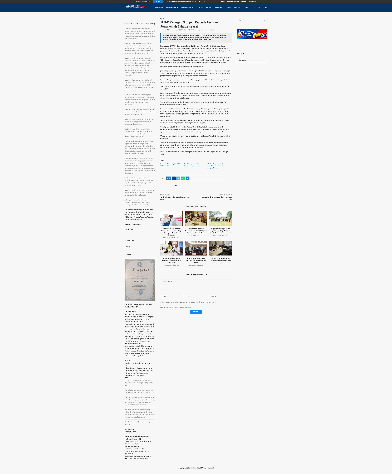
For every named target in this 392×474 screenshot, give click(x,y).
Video (246, 7)
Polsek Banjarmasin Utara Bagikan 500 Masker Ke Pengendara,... (186, 1)
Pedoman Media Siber (233, 1)
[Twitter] (202, 1)
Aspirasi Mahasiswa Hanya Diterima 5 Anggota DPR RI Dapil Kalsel (195, 260)
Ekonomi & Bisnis (187, 7)
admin (169, 30)
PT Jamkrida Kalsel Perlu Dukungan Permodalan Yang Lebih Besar (171, 260)
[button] (165, 1)
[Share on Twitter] (178, 178)
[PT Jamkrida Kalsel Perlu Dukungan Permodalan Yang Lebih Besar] (171, 248)
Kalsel (200, 7)
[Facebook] (199, 1)
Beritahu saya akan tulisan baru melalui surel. (175, 308)
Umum (227, 7)
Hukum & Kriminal (172, 7)
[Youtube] (204, 1)
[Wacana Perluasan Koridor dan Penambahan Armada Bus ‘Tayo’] (220, 248)
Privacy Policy (252, 1)
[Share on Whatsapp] (183, 178)
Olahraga (218, 7)
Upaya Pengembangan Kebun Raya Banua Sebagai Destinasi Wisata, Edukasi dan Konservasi (220, 231)
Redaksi (222, 1)
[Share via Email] (187, 178)
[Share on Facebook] (174, 178)
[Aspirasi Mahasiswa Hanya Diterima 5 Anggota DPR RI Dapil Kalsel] (196, 248)
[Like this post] (169, 178)
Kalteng (209, 7)
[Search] (263, 7)
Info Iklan (243, 1)
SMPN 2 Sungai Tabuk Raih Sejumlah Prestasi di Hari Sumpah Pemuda (216, 166)
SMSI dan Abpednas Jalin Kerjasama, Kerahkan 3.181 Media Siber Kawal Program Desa (196, 231)
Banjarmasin (158, 7)
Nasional (237, 7)
